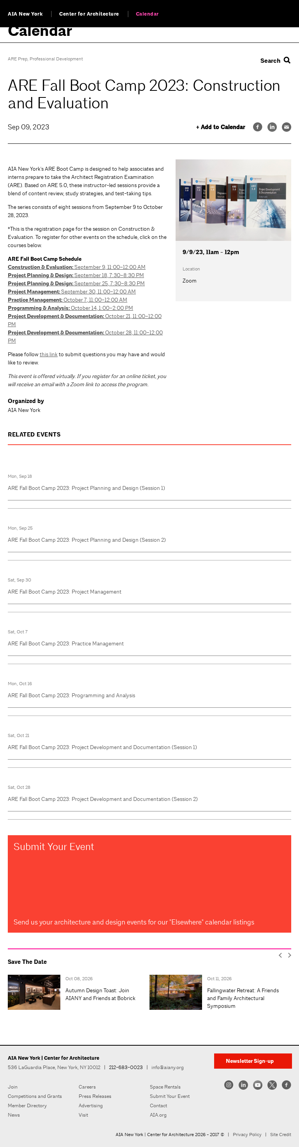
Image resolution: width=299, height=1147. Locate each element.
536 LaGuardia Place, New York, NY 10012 (54, 1067)
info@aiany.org (167, 1067)
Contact (158, 1105)
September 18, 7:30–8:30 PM (76, 275)
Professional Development (56, 59)
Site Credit (280, 1134)
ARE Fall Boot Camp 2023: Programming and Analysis (71, 695)
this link (49, 354)
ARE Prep (17, 59)
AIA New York (25, 14)
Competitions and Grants (35, 1096)
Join (13, 1086)
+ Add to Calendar (220, 127)
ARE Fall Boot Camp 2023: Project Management (64, 591)
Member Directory (27, 1105)
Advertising (91, 1105)
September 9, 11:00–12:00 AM (77, 266)
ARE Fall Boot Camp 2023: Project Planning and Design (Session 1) (86, 487)
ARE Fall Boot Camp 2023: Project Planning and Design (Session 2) (87, 539)
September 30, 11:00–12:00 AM (72, 291)
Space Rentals (165, 1086)
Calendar (147, 14)
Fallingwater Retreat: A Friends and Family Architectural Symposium (243, 998)
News (14, 1115)
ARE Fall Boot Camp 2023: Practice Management (66, 643)
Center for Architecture (89, 14)
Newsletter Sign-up (250, 1061)
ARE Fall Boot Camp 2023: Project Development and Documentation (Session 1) (102, 747)
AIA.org (158, 1115)
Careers (87, 1086)
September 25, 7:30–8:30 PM (76, 283)
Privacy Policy (247, 1134)
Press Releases (95, 1096)
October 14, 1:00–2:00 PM (70, 307)
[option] (79, 992)
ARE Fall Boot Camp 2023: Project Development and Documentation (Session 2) (103, 798)
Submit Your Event (170, 1096)
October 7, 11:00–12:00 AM (67, 299)
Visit (83, 1115)
